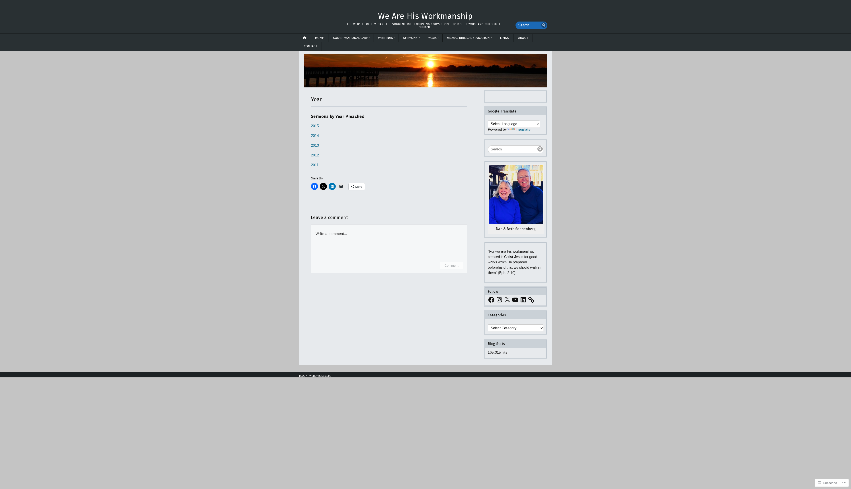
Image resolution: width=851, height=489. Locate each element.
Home (319, 38)
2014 (315, 136)
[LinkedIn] (523, 299)
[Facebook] (491, 299)
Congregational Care (350, 38)
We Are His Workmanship (425, 16)
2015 (315, 126)
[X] (507, 299)
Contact (310, 46)
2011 (315, 165)
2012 (315, 155)
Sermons (410, 38)
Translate (523, 129)
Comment (452, 265)
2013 (315, 145)
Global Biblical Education (468, 38)
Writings (385, 38)
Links (504, 38)
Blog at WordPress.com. (315, 376)
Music (432, 38)
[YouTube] (515, 299)
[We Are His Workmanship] (425, 70)
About (523, 38)
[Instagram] (499, 299)
